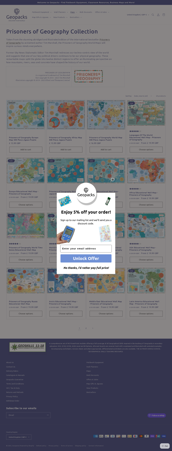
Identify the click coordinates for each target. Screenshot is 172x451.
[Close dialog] (112, 179)
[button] (86, 259)
